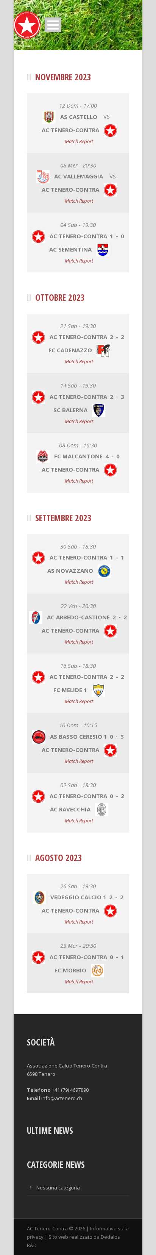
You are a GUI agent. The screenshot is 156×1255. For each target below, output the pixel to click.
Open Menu (53, 24)
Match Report (79, 141)
